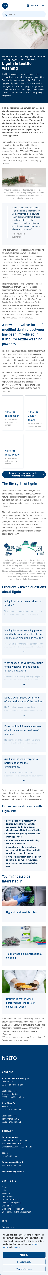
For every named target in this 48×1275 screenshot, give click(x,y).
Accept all (24, 1254)
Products (6, 1193)
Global (33, 5)
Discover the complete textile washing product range (23, 474)
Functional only (24, 1261)
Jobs (4, 1190)
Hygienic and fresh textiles (24, 59)
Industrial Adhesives (11, 1199)
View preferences (24, 1269)
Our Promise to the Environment (16, 1211)
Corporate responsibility (13, 1208)
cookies (16, 1247)
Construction (8, 1196)
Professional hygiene (22, 56)
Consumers (7, 1205)
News (4, 1187)
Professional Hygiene (11, 1202)
